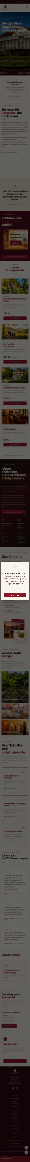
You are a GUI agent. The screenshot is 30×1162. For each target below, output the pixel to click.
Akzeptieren (15, 595)
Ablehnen (15, 590)
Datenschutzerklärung (14, 584)
